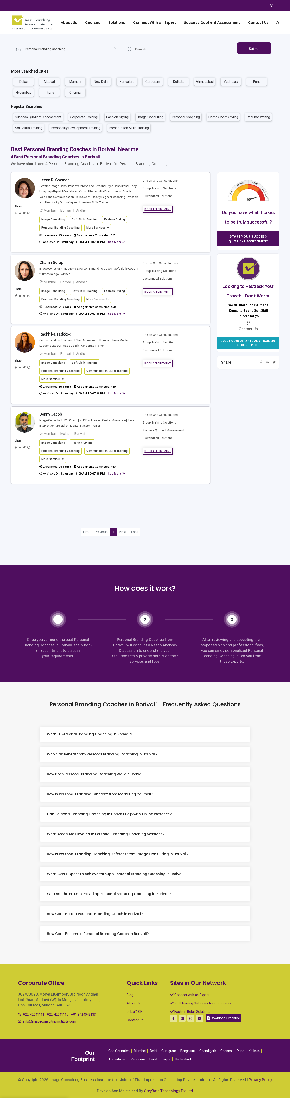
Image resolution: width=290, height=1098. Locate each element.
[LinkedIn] (267, 362)
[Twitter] (274, 362)
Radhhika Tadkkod (55, 334)
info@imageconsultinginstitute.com (49, 1021)
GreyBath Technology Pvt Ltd (168, 1090)
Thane (49, 92)
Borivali (65, 210)
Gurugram (152, 82)
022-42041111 (33, 1015)
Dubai (23, 82)
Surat (153, 1059)
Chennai (75, 92)
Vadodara (231, 82)
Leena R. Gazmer (54, 180)
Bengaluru (127, 82)
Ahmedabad (205, 82)
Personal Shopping (186, 117)
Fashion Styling (117, 117)
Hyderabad (23, 92)
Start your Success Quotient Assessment (248, 238)
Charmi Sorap (51, 262)
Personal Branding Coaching (60, 227)
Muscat (49, 82)
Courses (92, 22)
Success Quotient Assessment (212, 22)
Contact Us (258, 22)
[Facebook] (261, 362)
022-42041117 (57, 1015)
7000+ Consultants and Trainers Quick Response (248, 343)
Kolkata (178, 82)
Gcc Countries (119, 1051)
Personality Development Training (75, 128)
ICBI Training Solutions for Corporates (202, 1003)
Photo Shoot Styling (223, 117)
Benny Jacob (50, 414)
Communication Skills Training (107, 370)
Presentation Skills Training (129, 128)
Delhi (153, 1051)
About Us (69, 22)
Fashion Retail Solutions (192, 1012)
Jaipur (166, 1059)
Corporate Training (84, 117)
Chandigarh (207, 1051)
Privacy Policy (260, 1079)
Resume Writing (258, 117)
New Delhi (101, 82)
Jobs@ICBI (135, 1012)
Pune (257, 82)
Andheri (81, 210)
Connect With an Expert (154, 22)
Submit (254, 49)
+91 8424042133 (83, 1015)
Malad (64, 434)
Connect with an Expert (191, 995)
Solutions (116, 22)
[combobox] (67, 49)
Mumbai (75, 82)
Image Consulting (150, 117)
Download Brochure (225, 1018)
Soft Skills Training (28, 128)
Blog (130, 995)
